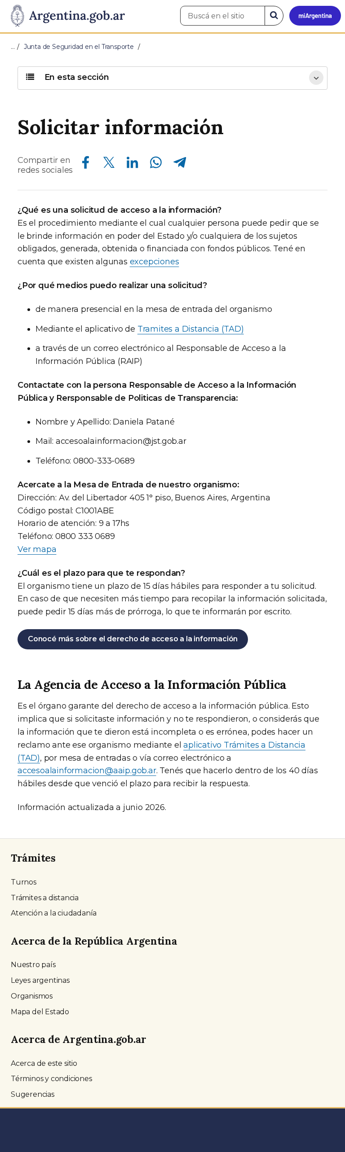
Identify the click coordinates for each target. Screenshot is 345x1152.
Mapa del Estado (40, 1011)
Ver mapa (37, 549)
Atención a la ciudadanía (54, 913)
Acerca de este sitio (44, 1063)
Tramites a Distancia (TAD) (190, 329)
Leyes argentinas (40, 980)
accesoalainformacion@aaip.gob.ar (87, 770)
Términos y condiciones (51, 1078)
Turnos (23, 882)
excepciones (154, 262)
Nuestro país (33, 964)
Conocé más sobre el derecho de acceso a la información (133, 639)
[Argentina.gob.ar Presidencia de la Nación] (64, 16)
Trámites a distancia (45, 898)
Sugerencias (32, 1094)
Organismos (32, 996)
